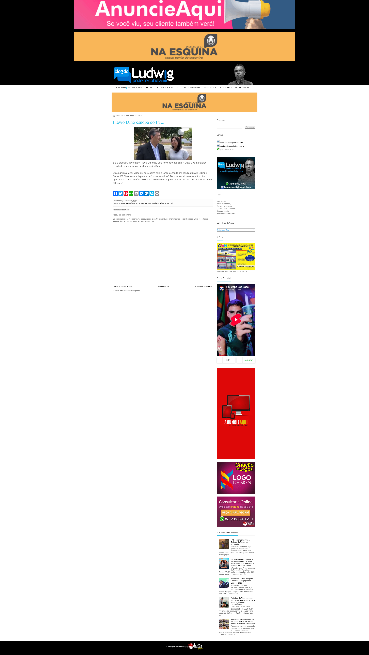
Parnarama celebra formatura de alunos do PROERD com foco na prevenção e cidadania (243, 622)
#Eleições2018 (132, 203)
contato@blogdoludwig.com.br (232, 146)
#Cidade (122, 203)
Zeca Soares (226, 88)
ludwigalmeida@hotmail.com (231, 143)
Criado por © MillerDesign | (177, 646)
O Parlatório (119, 88)
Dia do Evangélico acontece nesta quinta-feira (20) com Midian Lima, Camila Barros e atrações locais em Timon (242, 562)
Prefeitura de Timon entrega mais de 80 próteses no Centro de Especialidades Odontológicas (243, 601)
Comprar (248, 360)
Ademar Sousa (135, 88)
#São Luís (169, 203)
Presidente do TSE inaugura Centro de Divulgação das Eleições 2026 (242, 581)
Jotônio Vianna (242, 88)
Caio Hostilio (195, 88)
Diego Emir (181, 88)
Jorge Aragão (210, 88)
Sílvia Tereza (167, 88)
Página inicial (163, 286)
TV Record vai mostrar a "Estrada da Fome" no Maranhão (240, 542)
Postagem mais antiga (203, 286)
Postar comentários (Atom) (130, 291)
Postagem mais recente (123, 286)
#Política (161, 203)
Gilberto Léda (151, 88)
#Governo (143, 203)
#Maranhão (152, 203)
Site (228, 360)
